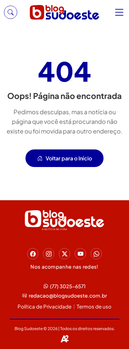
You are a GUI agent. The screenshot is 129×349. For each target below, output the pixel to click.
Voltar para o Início (69, 158)
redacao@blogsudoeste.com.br (68, 295)
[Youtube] (80, 253)
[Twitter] (64, 253)
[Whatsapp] (96, 253)
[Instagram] (48, 253)
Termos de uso (94, 306)
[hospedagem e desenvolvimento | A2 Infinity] (64, 338)
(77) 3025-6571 (68, 286)
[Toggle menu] (120, 12)
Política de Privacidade (44, 306)
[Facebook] (32, 253)
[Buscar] (10, 12)
